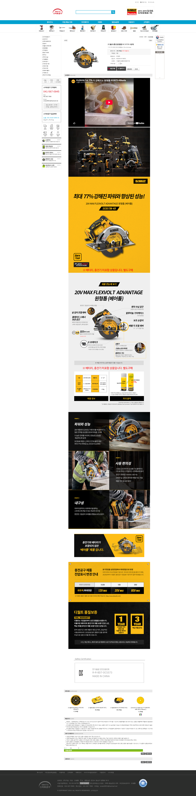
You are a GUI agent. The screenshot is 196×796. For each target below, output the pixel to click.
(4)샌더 (44, 43)
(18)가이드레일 (46, 75)
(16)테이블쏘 (45, 70)
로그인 (137, 2)
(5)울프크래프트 (46, 46)
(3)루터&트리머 (46, 41)
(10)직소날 (45, 57)
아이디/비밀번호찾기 (90, 772)
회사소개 (40, 772)
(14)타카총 (45, 66)
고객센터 (70, 772)
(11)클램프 (45, 59)
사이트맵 (111, 772)
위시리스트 (151, 2)
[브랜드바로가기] (125, 61)
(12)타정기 (45, 61)
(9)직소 (44, 54)
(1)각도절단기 (46, 37)
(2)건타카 (45, 39)
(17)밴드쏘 (45, 72)
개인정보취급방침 (51, 772)
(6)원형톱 (45, 48)
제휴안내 (78, 772)
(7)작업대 (45, 50)
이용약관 (62, 772)
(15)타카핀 (45, 68)
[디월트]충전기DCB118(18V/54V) (97, 707)
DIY (145, 37)
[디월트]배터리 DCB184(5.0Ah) (119, 707)
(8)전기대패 (45, 52)
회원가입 (143, 2)
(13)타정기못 (45, 63)
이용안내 (102, 772)
